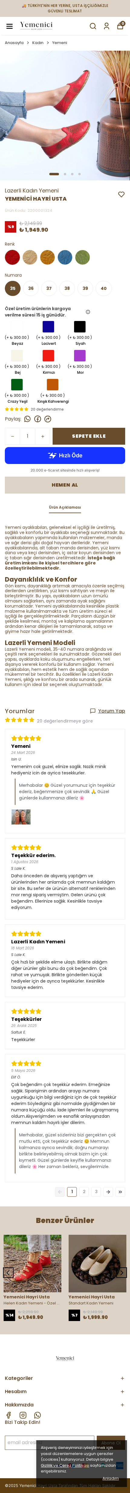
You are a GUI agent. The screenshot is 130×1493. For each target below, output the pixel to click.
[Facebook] (8, 1415)
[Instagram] (23, 1415)
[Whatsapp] (37, 1415)
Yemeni (59, 43)
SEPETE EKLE (89, 436)
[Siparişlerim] (106, 26)
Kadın (38, 43)
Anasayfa (14, 43)
